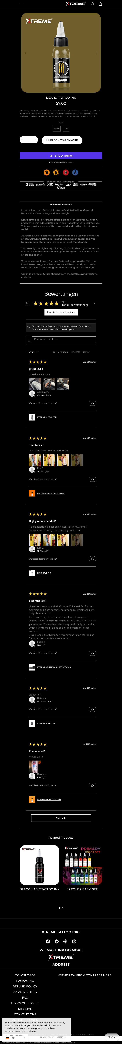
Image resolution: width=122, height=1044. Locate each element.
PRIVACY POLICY (25, 992)
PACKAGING (25, 981)
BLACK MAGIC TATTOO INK (39, 889)
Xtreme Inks (75, 4)
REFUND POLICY (25, 986)
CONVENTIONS (25, 1014)
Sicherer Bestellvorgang (61, 181)
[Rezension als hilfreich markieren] (92, 403)
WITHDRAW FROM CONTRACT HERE (84, 975)
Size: (61, 122)
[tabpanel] (39, 875)
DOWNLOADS (25, 975)
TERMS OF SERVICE (25, 1003)
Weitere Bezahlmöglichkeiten (61, 162)
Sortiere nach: (60, 352)
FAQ (25, 997)
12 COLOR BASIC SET (83, 889)
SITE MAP (25, 1009)
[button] (94, 303)
